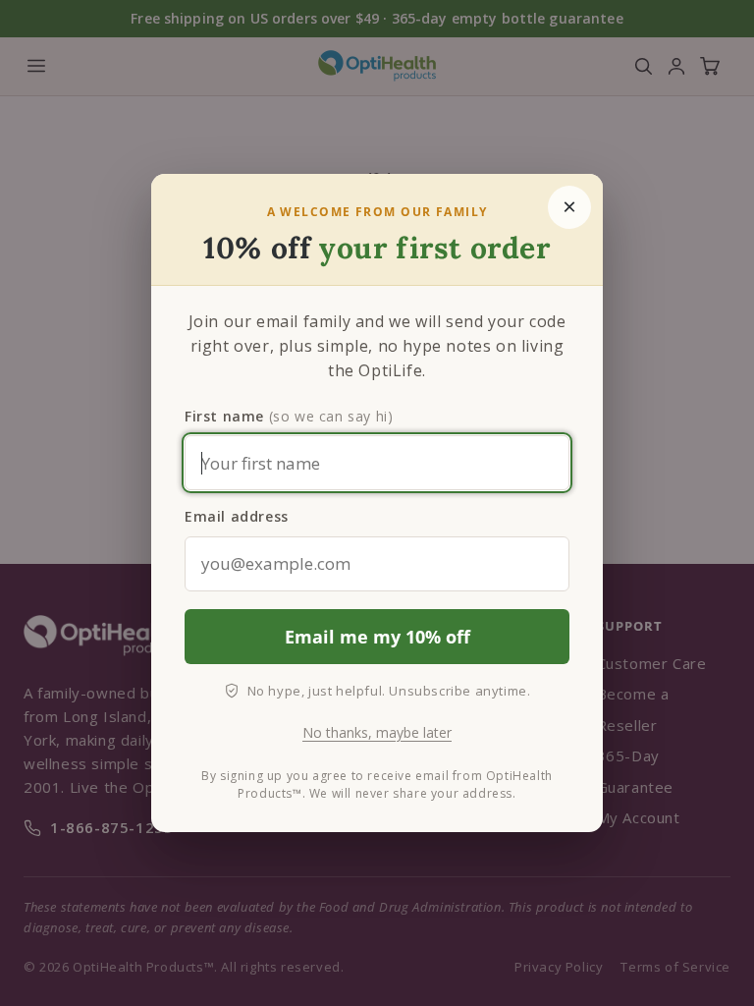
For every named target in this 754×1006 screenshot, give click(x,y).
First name (289, 416)
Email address (237, 516)
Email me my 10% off (377, 636)
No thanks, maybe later (377, 732)
